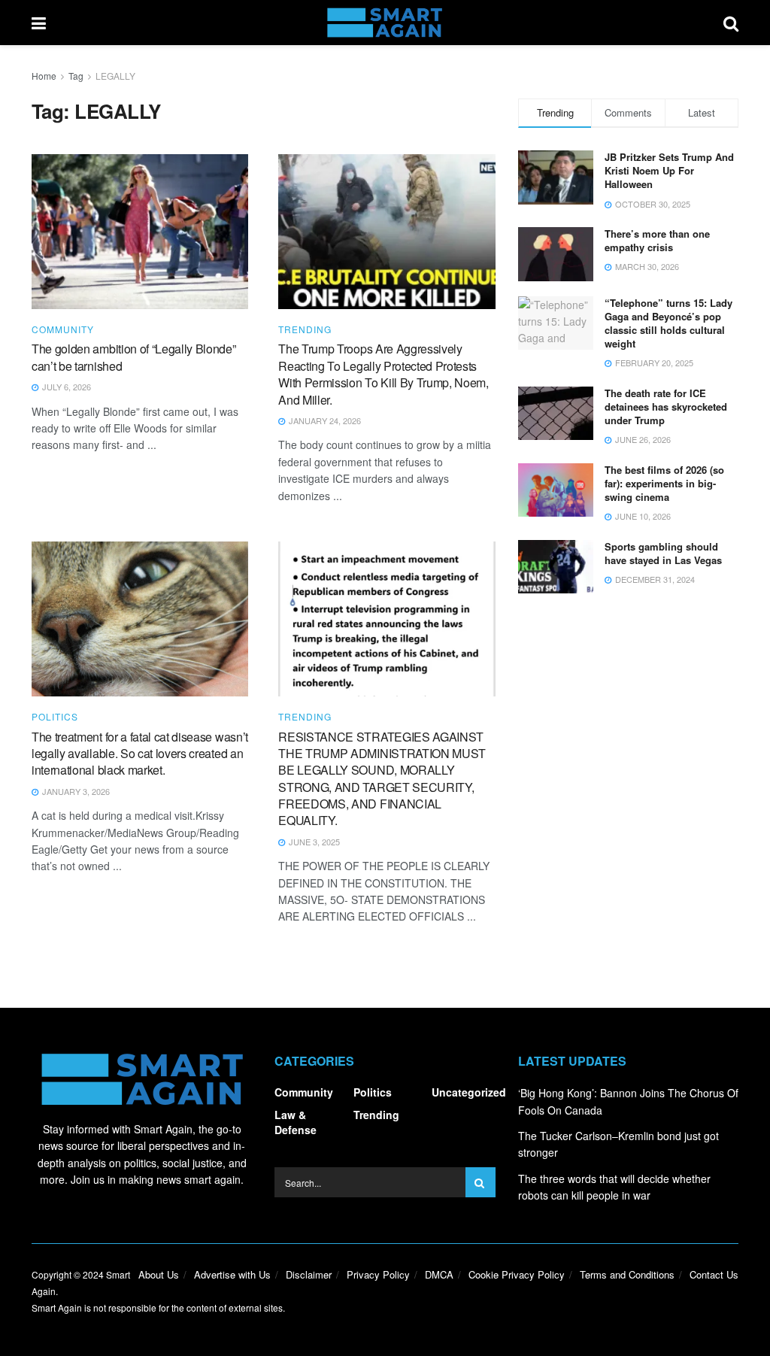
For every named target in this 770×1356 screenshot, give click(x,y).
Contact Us (714, 1274)
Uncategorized (469, 1092)
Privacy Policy (378, 1274)
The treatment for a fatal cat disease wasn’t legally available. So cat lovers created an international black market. (140, 753)
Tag (75, 75)
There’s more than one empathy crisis (657, 240)
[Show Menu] (39, 22)
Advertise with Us (232, 1274)
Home (44, 75)
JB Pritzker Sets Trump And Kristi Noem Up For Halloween (669, 170)
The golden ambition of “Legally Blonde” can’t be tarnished (134, 357)
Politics (55, 716)
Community (63, 329)
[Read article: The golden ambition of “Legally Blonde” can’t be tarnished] (140, 231)
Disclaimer (309, 1274)
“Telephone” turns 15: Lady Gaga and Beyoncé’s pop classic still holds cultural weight (668, 323)
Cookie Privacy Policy (516, 1274)
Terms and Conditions (627, 1274)
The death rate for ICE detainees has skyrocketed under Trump (666, 406)
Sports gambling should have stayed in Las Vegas (663, 553)
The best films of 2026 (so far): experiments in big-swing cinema (664, 483)
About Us (158, 1274)
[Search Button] (730, 22)
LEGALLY (115, 75)
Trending (305, 329)
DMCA (439, 1274)
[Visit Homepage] (384, 23)
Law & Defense (295, 1122)
